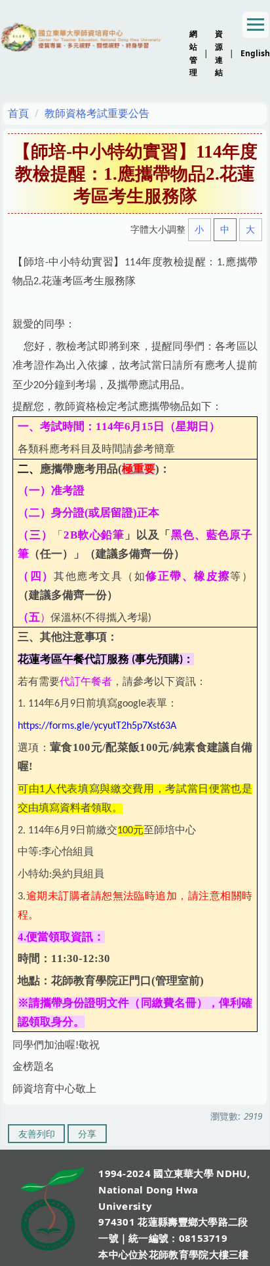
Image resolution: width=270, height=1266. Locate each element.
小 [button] (199, 229)
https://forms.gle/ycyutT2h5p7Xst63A (97, 726)
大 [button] (250, 229)
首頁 (18, 113)
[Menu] (255, 25)
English (255, 53)
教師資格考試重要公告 (97, 113)
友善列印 (36, 1133)
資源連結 (219, 53)
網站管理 (193, 53)
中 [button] (224, 229)
